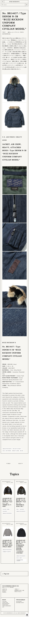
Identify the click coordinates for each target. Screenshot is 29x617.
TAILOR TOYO (5, 604)
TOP (27, 615)
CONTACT (4, 592)
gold (3, 606)
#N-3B (21, 450)
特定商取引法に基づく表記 (19, 590)
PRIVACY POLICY (18, 591)
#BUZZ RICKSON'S (7, 448)
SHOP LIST (4, 590)
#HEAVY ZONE (15, 450)
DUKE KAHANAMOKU (6, 605)
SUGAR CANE (5, 602)
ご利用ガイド (17, 589)
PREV (9, 463)
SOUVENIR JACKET (20, 602)
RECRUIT (4, 591)
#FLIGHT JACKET (17, 448)
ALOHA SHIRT (19, 601)
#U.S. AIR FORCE (7, 450)
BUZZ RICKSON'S (14, 1)
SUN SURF (4, 601)
